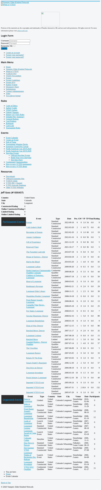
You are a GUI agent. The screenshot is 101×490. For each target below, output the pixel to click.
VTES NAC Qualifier (29, 468)
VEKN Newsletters (13, 76)
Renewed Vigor (32, 247)
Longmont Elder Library (35, 291)
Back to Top (6, 483)
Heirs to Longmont (28, 400)
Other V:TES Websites (15, 187)
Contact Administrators (15, 91)
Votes (8, 93)
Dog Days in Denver (34, 368)
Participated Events (14, 221)
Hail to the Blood (33, 262)
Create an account (13, 53)
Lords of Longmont (28, 422)
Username (5, 41)
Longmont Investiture (34, 373)
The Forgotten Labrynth (35, 252)
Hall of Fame (11, 142)
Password (5, 43)
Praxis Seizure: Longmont (36, 378)
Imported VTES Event (35, 383)
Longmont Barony (33, 353)
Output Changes (12, 112)
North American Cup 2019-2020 (18, 149)
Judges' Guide (11, 108)
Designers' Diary (12, 87)
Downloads (10, 176)
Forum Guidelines (13, 80)
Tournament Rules (13, 128)
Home (8, 67)
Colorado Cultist (27, 439)
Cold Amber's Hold (33, 227)
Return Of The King (34, 358)
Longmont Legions (33, 336)
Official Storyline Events (20, 155)
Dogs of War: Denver (34, 326)
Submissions (11, 89)
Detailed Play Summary (15, 117)
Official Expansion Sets (15, 179)
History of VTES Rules (15, 115)
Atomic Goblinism (33, 237)
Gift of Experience (33, 242)
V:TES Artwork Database (16, 185)
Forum (8, 78)
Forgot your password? (15, 57)
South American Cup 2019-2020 (18, 151)
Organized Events (12, 399)
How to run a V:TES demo (16, 166)
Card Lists (10, 126)
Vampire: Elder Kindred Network (19, 69)
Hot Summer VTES (29, 449)
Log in (4, 48)
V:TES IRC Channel (14, 183)
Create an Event (12, 140)
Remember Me (7, 46)
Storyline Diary (17, 160)
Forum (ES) (10, 82)
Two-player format (13, 96)
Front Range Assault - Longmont (29, 411)
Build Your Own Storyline (21, 158)
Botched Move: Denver (35, 331)
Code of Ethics (11, 106)
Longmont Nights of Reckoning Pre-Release (30, 456)
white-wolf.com (22, 31)
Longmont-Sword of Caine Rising (30, 433)
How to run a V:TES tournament (18, 164)
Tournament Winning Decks (17, 144)
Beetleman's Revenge (34, 286)
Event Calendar (12, 138)
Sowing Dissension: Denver (37, 316)
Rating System (11, 85)
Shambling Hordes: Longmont (38, 296)
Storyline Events (12, 153)
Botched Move (32, 339)
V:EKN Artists (11, 181)
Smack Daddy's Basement (36, 363)
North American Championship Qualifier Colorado (38, 271)
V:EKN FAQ (11, 74)
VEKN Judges (11, 110)
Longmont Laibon (33, 267)
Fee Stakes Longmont (34, 311)
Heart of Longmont (33, 281)
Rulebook (10, 123)
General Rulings (12, 119)
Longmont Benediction (35, 321)
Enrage (29, 222)
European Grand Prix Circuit (17, 146)
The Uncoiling (32, 348)
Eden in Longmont (28, 405)
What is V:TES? (12, 71)
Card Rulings (11, 121)
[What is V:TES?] (8, 5)
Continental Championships (16, 162)
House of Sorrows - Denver (37, 257)
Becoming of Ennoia (34, 232)
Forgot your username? (15, 55)
